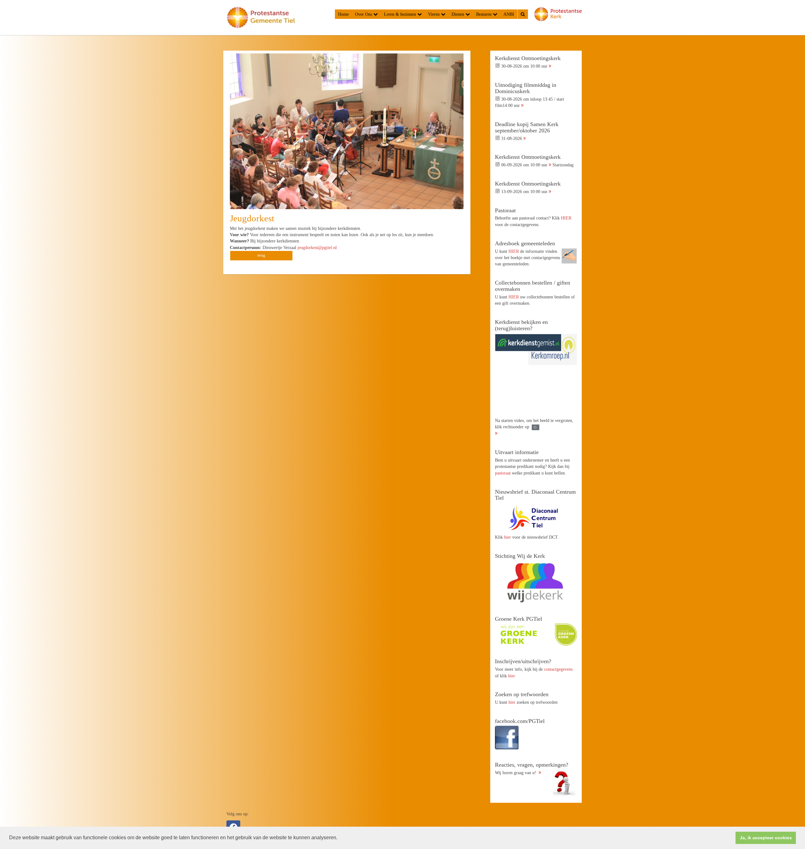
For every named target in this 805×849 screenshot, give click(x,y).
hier (507, 537)
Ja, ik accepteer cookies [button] (766, 837)
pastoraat (503, 472)
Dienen (458, 14)
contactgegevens (558, 669)
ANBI (508, 14)
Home (343, 14)
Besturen (484, 14)
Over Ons (364, 14)
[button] (340, 838)
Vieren (434, 14)
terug (261, 255)
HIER (566, 217)
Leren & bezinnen (400, 14)
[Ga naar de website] (536, 517)
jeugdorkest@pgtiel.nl (317, 247)
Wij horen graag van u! (531, 768)
